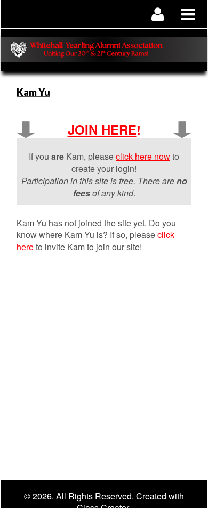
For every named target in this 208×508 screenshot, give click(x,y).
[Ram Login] (158, 14)
